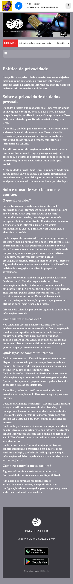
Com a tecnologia (31, 571)
